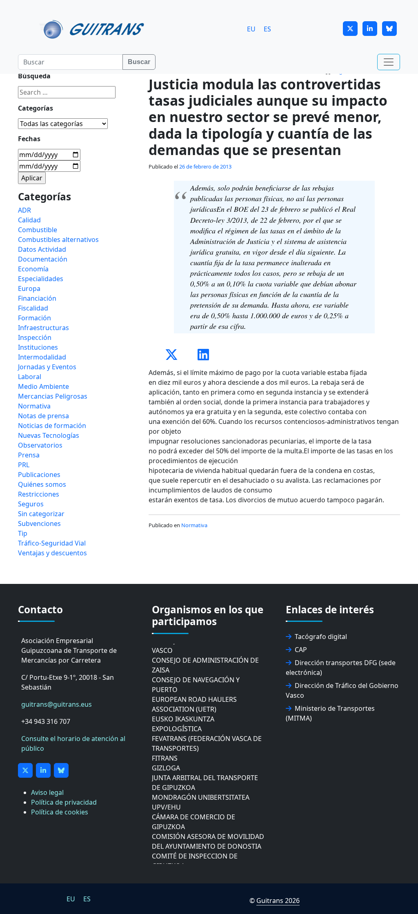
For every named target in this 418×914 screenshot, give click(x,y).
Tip (22, 533)
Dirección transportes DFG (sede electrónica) (341, 667)
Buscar (139, 61)
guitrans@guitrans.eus (56, 704)
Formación (34, 317)
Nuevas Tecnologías (48, 435)
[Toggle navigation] (388, 62)
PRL (23, 464)
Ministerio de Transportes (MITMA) (330, 713)
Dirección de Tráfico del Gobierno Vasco (342, 690)
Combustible (37, 229)
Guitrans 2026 (278, 900)
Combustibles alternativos (58, 239)
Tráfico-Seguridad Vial (52, 543)
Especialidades (40, 278)
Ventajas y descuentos (52, 552)
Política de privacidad (64, 802)
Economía (33, 268)
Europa (29, 288)
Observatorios (40, 445)
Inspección (34, 337)
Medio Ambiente (43, 386)
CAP (301, 649)
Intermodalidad (42, 357)
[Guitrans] (93, 28)
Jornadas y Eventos (47, 366)
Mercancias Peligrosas (52, 396)
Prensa (29, 454)
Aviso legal (47, 792)
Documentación (42, 259)
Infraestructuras (43, 327)
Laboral (29, 376)
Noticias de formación (52, 425)
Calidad (29, 219)
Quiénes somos (42, 484)
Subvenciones (39, 523)
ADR (24, 210)
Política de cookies (59, 812)
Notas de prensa (43, 415)
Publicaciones (39, 474)
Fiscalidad (33, 308)
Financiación (37, 298)
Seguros (31, 503)
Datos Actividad (42, 249)
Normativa (194, 525)
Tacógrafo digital (321, 636)
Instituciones (38, 347)
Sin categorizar (41, 513)
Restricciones (38, 494)
